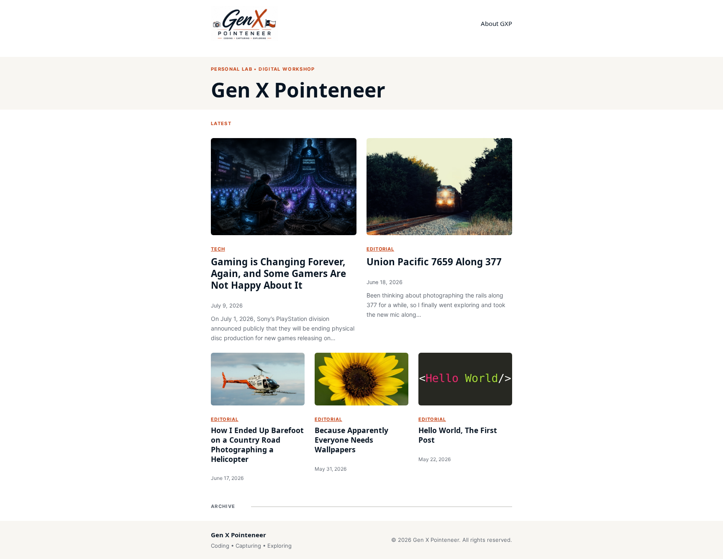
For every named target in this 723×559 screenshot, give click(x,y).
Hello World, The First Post (457, 435)
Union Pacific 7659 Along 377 (434, 262)
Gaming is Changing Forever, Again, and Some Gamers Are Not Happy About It (278, 273)
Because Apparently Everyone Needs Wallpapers (351, 440)
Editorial (380, 249)
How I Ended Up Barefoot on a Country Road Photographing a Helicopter (257, 445)
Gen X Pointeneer (298, 89)
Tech (218, 249)
